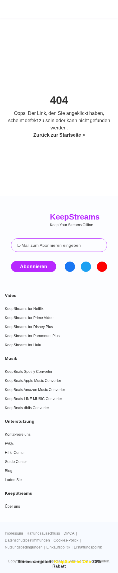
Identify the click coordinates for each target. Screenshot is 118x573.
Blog (8, 471)
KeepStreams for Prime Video (29, 318)
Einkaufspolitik (58, 547)
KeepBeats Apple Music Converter (33, 381)
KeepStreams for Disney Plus (29, 327)
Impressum (14, 533)
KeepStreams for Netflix (24, 309)
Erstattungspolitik (88, 547)
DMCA (69, 533)
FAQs (9, 443)
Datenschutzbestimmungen (27, 540)
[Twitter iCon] (86, 267)
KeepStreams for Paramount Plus (32, 336)
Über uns (12, 506)
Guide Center (16, 462)
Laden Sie (13, 480)
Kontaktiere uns (18, 434)
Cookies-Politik (66, 540)
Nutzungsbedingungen (24, 547)
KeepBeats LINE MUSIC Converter (33, 399)
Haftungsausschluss (43, 533)
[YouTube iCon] (102, 267)
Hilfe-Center (15, 453)
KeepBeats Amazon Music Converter (35, 390)
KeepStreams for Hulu (23, 345)
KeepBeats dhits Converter (27, 408)
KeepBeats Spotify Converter (28, 372)
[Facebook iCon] (70, 267)
